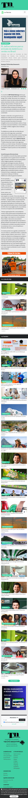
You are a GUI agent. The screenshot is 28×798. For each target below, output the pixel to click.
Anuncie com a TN (8, 780)
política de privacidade (9, 794)
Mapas (15, 759)
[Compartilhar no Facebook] (21, 89)
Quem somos (17, 754)
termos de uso (18, 794)
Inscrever (22, 720)
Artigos (15, 761)
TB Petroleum (7, 759)
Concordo (14, 796)
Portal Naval (6, 757)
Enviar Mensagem (8, 787)
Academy (16, 766)
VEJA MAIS (14, 681)
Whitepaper (17, 768)
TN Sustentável (7, 756)
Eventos (16, 757)
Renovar (5, 775)
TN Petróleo (6, 754)
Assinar (5, 773)
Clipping (16, 765)
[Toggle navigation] (25, 12)
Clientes (16, 756)
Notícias (16, 763)
